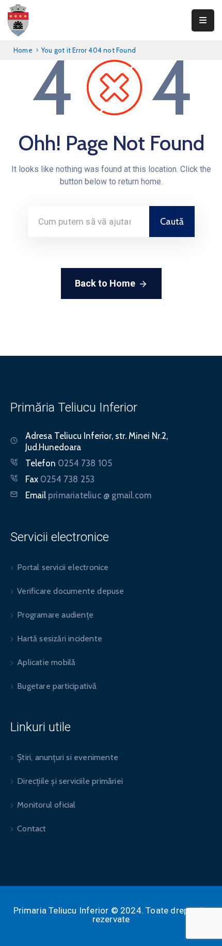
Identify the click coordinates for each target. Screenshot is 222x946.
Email (88, 495)
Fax (59, 479)
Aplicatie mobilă (46, 662)
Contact (31, 828)
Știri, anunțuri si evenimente (67, 757)
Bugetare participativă (57, 686)
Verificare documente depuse (70, 591)
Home (23, 50)
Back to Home (105, 283)
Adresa (38, 436)
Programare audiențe (55, 615)
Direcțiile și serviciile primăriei (70, 781)
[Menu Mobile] (203, 20)
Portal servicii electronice (62, 567)
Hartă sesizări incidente (59, 638)
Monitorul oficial (46, 805)
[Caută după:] (88, 221)
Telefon (68, 463)
